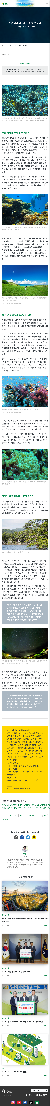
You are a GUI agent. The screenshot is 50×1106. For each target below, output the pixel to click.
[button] (39, 1090)
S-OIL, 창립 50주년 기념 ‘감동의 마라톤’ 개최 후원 (22, 1021)
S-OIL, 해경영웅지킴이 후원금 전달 (16, 971)
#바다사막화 (6, 819)
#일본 (4, 816)
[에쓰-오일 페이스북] (25, 1102)
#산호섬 (21, 816)
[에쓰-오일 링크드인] (31, 1102)
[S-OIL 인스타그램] (13, 1102)
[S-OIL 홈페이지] (37, 1102)
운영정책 (29, 1095)
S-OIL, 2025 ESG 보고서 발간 (14, 1071)
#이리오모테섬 (12, 816)
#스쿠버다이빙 (30, 816)
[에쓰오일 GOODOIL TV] (19, 1102)
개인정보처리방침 (41, 1095)
